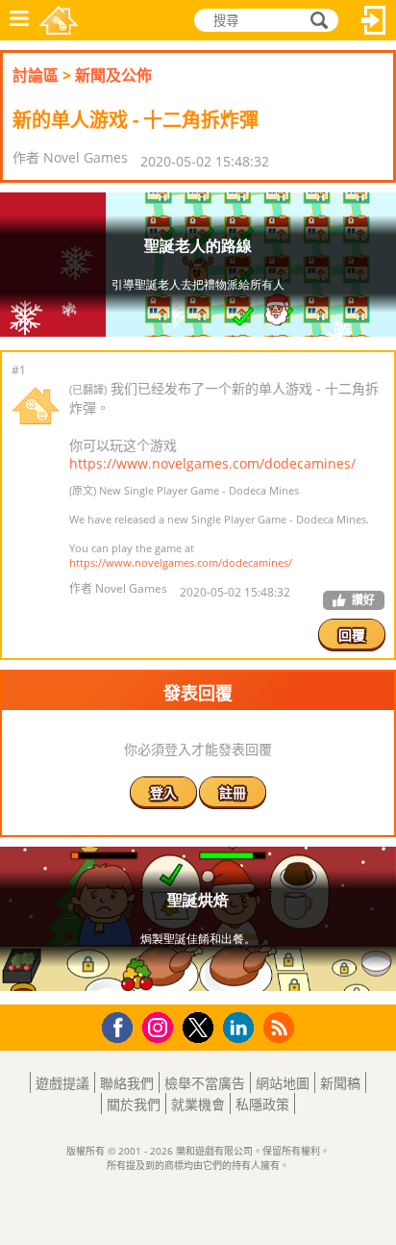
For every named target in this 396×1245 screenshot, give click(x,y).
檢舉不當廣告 (204, 1083)
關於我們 (134, 1104)
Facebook (122, 1025)
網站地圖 (282, 1083)
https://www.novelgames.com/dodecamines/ (212, 463)
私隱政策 (262, 1104)
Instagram (160, 1026)
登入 (373, 20)
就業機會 (198, 1104)
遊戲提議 (62, 1083)
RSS (281, 1027)
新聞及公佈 (113, 75)
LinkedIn (242, 1028)
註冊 (232, 792)
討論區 (35, 75)
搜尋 (316, 21)
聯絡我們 (127, 1083)
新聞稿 (340, 1083)
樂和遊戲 (58, 20)
